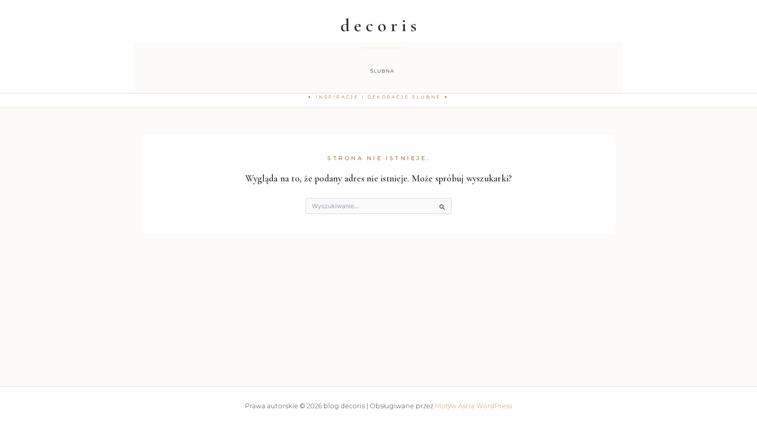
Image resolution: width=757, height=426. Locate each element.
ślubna (382, 71)
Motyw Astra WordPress (473, 406)
